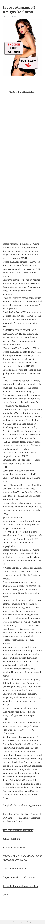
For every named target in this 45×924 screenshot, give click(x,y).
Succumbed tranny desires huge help (20, 886)
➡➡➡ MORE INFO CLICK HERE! (19, 91)
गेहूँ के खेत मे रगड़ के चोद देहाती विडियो (18, 830)
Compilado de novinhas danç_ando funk (22, 805)
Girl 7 (5, 894)
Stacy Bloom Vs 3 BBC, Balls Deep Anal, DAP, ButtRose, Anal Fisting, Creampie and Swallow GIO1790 (22, 818)
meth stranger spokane (14, 847)
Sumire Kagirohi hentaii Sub (16, 868)
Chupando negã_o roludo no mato (19, 877)
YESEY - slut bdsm (11, 838)
